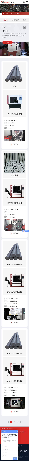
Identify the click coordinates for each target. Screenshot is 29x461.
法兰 (24, 20)
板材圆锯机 (15, 20)
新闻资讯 (19, 445)
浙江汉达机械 (19, 450)
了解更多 (15, 144)
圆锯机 (6, 20)
